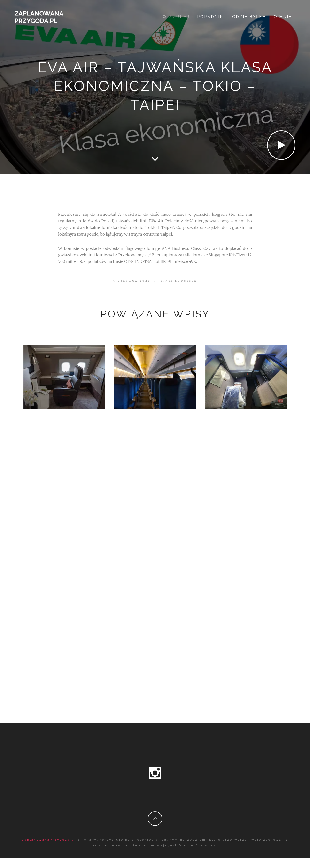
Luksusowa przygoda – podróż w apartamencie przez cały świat (64, 376)
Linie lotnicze (179, 281)
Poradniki (211, 17)
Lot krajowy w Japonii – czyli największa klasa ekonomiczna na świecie (155, 376)
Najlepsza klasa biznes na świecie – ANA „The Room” (246, 376)
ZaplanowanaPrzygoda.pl (49, 839)
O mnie (283, 17)
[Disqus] (155, 503)
